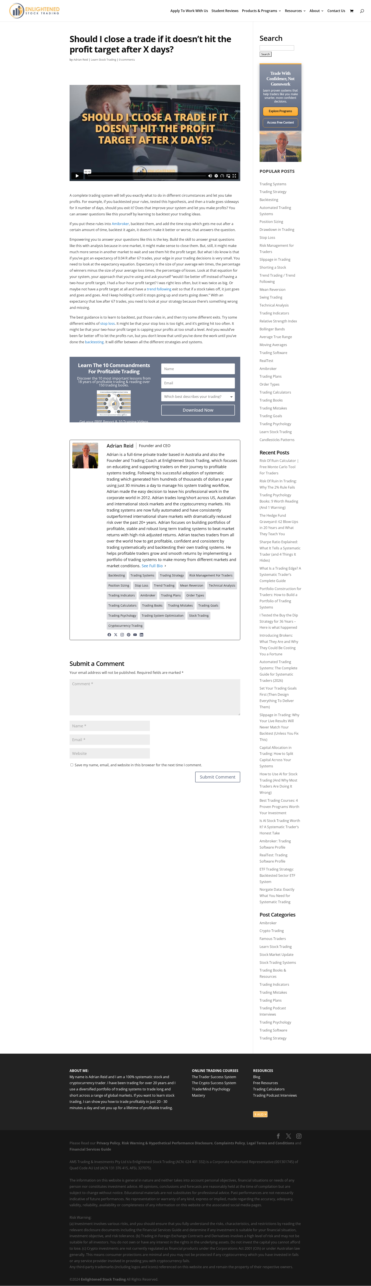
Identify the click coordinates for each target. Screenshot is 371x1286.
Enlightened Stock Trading (103, 1279)
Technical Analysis (274, 305)
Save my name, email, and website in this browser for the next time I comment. (138, 765)
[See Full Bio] (165, 566)
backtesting (94, 342)
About (315, 11)
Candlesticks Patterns (277, 439)
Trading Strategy (273, 191)
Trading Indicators (274, 313)
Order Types (270, 384)
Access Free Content (280, 122)
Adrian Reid (80, 59)
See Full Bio (152, 565)
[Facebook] (109, 634)
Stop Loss (267, 237)
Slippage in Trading (275, 259)
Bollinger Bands (272, 329)
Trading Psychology (275, 424)
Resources (293, 11)
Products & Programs (259, 11)
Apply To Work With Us (189, 11)
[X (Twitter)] (115, 634)
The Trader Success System (214, 1076)
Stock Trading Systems (278, 962)
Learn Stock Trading (103, 59)
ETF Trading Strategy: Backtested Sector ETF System (277, 875)
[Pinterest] (128, 634)
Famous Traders (273, 938)
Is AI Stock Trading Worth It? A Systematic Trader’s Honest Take (280, 826)
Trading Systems (273, 184)
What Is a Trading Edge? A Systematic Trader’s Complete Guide (280, 574)
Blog (256, 1076)
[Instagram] (122, 634)
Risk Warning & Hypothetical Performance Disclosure (167, 1143)
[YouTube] (135, 634)
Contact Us (336, 11)
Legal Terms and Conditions (270, 1143)
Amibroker (120, 223)
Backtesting (269, 199)
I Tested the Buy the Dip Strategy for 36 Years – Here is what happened (279, 621)
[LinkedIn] (141, 634)
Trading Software (273, 352)
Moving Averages (273, 344)
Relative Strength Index (278, 321)
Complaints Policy (229, 1143)
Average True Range (276, 336)
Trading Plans (271, 376)
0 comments (127, 59)
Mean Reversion (273, 289)
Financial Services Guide (90, 1149)
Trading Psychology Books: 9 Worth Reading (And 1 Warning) (279, 501)
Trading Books (271, 400)
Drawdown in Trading (277, 229)
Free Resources (265, 1083)
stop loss (107, 323)
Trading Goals (271, 416)
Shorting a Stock (273, 267)
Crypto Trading (272, 930)
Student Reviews (225, 11)
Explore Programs (280, 111)
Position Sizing (271, 221)
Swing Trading (271, 297)
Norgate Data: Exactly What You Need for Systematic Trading (277, 895)
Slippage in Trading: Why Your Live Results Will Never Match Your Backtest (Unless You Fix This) (279, 727)
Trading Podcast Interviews (275, 1095)
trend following (159, 289)
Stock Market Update (276, 954)
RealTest (266, 360)
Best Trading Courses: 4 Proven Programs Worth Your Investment (279, 806)
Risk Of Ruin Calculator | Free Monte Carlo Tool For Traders (279, 466)
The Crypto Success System (214, 1083)
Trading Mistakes (273, 408)
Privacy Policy (108, 1143)
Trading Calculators (275, 392)
